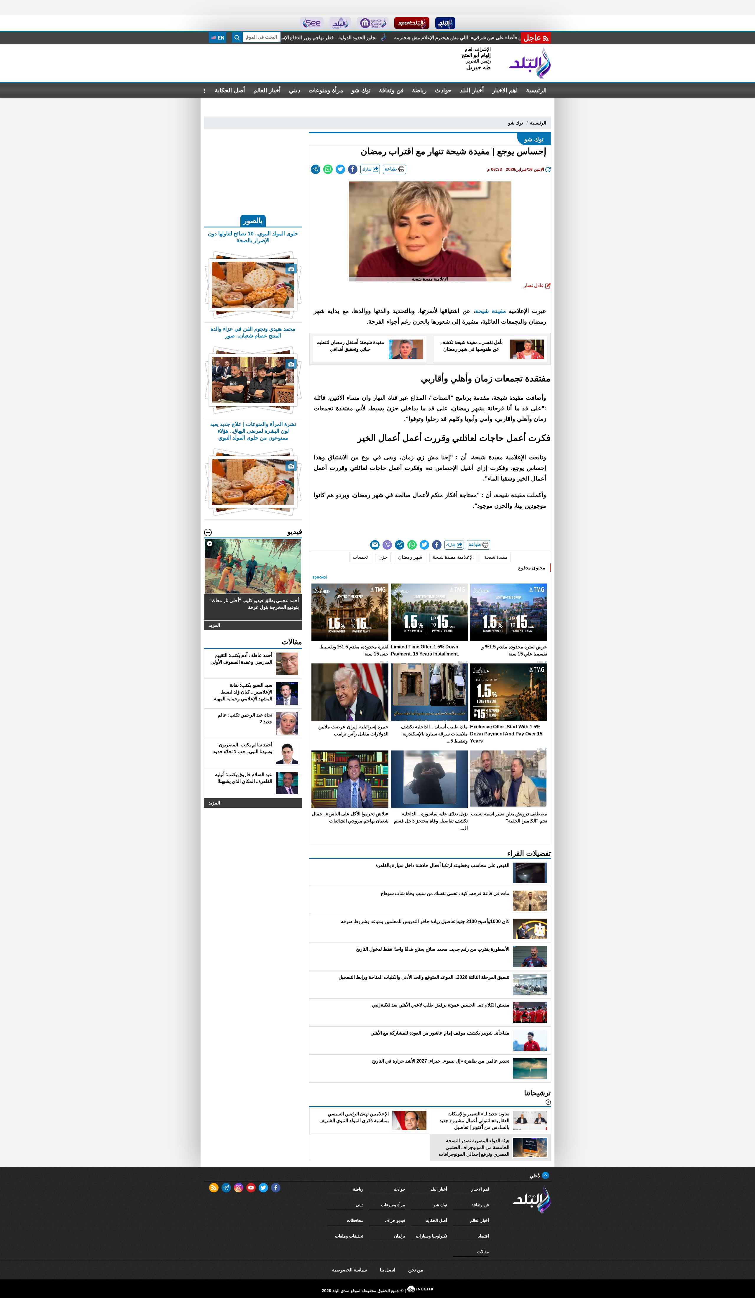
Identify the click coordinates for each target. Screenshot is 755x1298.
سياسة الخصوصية (349, 1269)
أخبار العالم (267, 90)
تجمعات (360, 557)
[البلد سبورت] (411, 23)
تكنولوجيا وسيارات (431, 1236)
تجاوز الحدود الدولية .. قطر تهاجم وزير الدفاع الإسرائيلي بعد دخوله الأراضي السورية (457, 37)
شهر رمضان (410, 557)
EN (220, 37)
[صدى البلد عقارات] (340, 23)
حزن (383, 557)
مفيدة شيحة (490, 311)
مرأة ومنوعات (325, 90)
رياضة (419, 90)
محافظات (355, 1220)
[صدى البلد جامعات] (372, 23)
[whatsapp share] (328, 169)
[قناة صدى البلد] (445, 23)
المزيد (214, 625)
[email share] (315, 169)
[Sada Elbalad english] (312, 23)
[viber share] (387, 545)
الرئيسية (536, 90)
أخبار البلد (472, 90)
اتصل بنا (387, 1269)
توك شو (361, 90)
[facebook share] (352, 169)
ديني (294, 90)
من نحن (415, 1269)
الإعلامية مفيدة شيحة (453, 557)
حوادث (443, 90)
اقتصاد (483, 1236)
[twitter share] (340, 169)
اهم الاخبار (505, 90)
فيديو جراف (395, 1220)
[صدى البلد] (529, 63)
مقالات (483, 1251)
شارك (367, 169)
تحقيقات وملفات (349, 1236)
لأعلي (536, 1175)
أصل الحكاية (230, 90)
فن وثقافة (391, 90)
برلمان (399, 1236)
